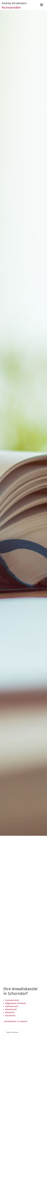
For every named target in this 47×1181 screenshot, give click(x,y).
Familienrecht (11, 1006)
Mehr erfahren (12, 1032)
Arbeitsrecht (11, 1009)
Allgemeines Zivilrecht (15, 1003)
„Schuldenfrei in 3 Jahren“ (15, 1021)
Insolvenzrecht (12, 1000)
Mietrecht (9, 1012)
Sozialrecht (10, 1015)
